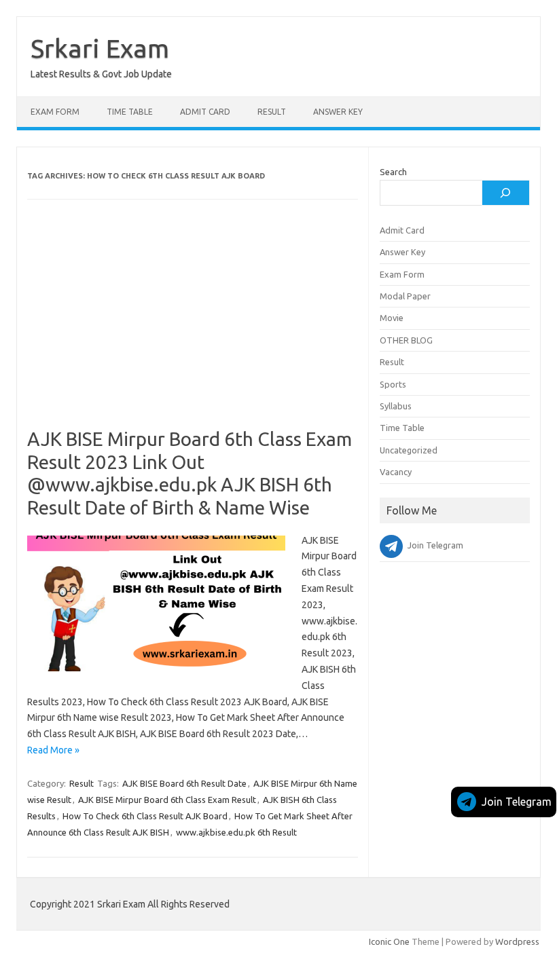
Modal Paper (405, 296)
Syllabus (396, 406)
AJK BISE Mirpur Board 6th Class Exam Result (167, 799)
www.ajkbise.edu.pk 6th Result (236, 832)
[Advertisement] (192, 327)
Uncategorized (408, 450)
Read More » (53, 750)
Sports (393, 384)
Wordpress (517, 941)
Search (393, 171)
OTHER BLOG (406, 340)
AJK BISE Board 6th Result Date (184, 783)
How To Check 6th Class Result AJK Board (145, 816)
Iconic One (389, 941)
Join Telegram (517, 802)
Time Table (130, 111)
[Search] (505, 193)
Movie (391, 317)
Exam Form (55, 111)
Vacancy (396, 471)
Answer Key (338, 111)
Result (271, 111)
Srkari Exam (100, 48)
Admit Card (205, 111)
